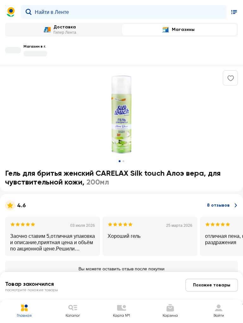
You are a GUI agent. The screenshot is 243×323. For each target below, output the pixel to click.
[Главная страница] (10, 12)
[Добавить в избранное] (230, 78)
